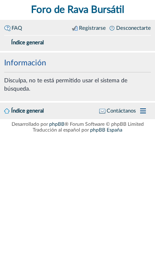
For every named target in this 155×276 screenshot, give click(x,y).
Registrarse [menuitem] (92, 28)
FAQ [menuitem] (17, 28)
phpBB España (106, 129)
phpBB (56, 124)
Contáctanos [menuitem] (121, 111)
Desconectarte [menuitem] (133, 28)
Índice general (27, 111)
